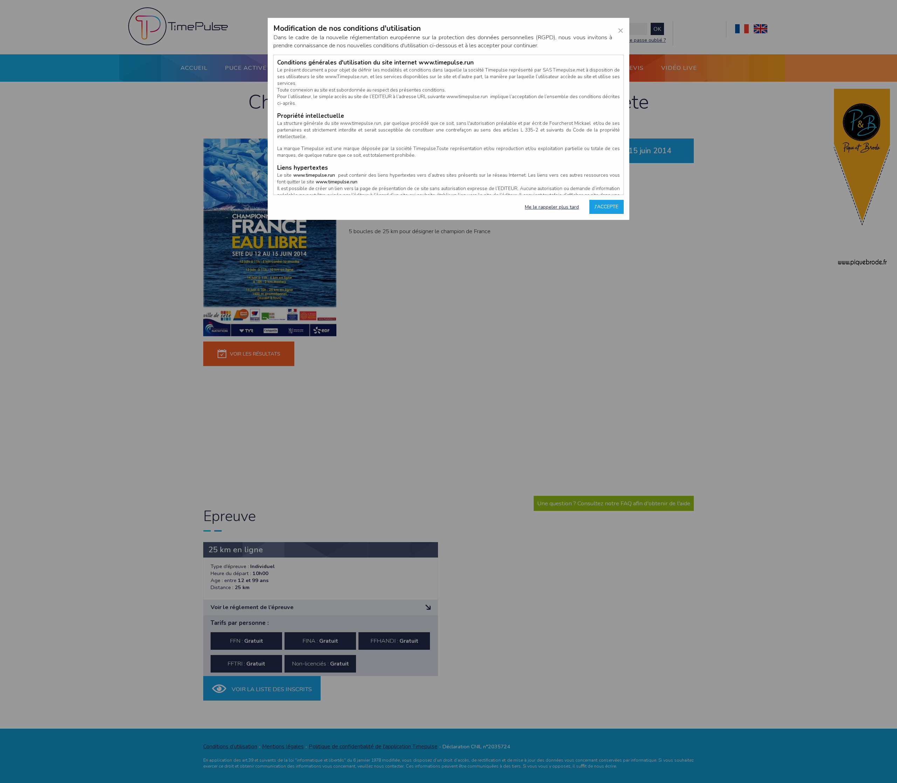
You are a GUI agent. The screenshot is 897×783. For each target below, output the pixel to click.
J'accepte (606, 206)
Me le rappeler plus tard (552, 207)
